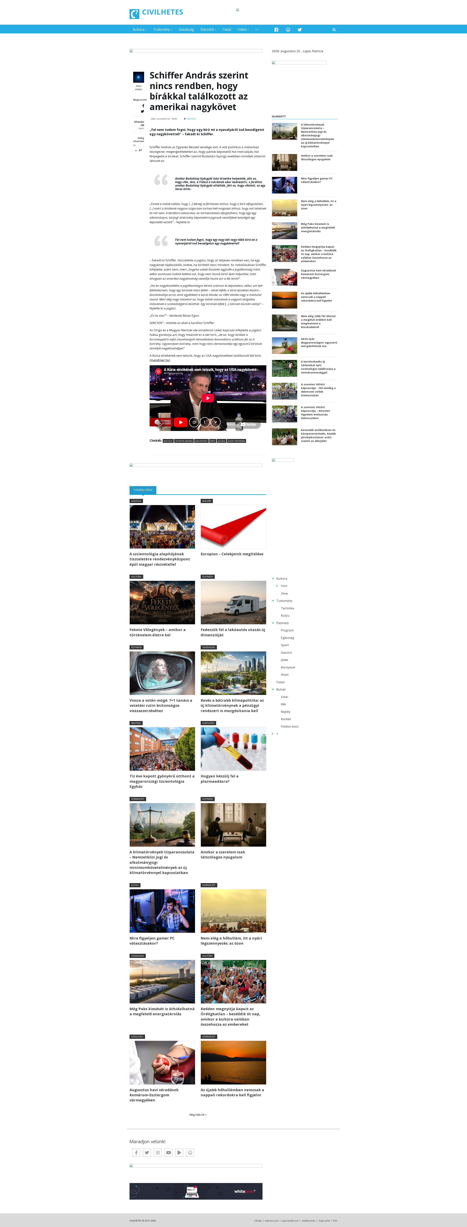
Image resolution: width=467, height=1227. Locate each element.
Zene (284, 593)
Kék (283, 704)
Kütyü (135, 885)
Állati (285, 674)
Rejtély (286, 712)
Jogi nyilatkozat (290, 1221)
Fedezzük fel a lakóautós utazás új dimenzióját (233, 632)
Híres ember (138, 88)
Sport (285, 645)
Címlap (258, 1221)
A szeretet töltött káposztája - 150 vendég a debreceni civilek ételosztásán (318, 390)
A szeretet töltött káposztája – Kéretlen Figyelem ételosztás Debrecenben (315, 412)
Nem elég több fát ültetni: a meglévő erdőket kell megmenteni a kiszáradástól (318, 321)
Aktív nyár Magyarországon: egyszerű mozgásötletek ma (319, 342)
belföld (168, 441)
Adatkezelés (309, 1221)
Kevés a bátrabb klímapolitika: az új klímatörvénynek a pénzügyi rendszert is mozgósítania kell (232, 705)
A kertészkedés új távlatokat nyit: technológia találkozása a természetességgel (318, 367)
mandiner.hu (159, 360)
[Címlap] (134, 14)
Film (284, 586)
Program (287, 630)
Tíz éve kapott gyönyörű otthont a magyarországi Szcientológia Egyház (162, 781)
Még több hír (197, 1114)
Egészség (208, 723)
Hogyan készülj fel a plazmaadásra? (220, 779)
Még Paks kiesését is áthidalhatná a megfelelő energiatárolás (162, 1011)
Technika (287, 608)
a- (136, 150)
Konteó (286, 719)
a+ (140, 150)
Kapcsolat (324, 1221)
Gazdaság (186, 29)
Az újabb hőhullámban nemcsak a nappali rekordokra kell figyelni (232, 1092)
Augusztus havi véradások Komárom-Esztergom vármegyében (154, 1095)
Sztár (284, 697)
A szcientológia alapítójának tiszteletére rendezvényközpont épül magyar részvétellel (160, 559)
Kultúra (138, 29)
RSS (335, 1221)
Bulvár (206, 501)
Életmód (207, 29)
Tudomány (161, 29)
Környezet (137, 799)
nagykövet (201, 441)
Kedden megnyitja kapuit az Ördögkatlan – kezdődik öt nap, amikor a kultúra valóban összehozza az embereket (230, 1016)
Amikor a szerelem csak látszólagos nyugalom (223, 855)
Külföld (136, 501)
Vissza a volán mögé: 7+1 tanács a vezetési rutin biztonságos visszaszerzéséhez (161, 705)
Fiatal (226, 29)
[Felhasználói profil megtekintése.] (138, 77)
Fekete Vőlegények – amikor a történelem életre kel (158, 632)
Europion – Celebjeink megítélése (232, 553)
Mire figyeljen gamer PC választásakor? (152, 941)
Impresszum (272, 1221)
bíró (212, 441)
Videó (242, 29)
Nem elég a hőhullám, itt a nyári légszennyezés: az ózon (231, 941)
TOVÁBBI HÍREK (144, 490)
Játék (284, 660)
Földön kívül (290, 726)
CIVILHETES (162, 12)
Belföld (191, 118)
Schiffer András (184, 441)
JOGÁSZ (221, 441)
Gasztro (286, 652)
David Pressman (236, 441)
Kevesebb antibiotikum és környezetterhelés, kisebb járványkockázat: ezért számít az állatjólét (318, 435)
